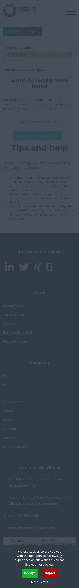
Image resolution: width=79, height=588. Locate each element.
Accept (30, 573)
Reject (50, 573)
